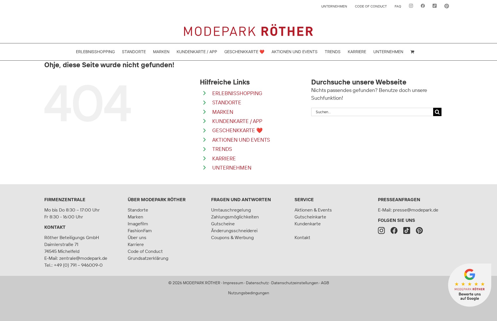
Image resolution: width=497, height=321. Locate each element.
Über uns (137, 237)
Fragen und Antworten (241, 199)
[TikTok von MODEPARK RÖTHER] (434, 6)
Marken (135, 217)
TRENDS (222, 149)
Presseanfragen (399, 199)
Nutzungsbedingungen (248, 292)
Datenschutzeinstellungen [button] (294, 282)
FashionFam (140, 230)
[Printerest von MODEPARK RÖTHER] (447, 6)
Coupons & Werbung (232, 237)
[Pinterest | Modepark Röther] (419, 230)
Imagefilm (138, 223)
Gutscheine (223, 223)
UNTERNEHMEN (231, 167)
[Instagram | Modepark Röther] (381, 230)
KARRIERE (224, 158)
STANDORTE (226, 102)
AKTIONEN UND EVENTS (241, 140)
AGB (325, 282)
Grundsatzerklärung (148, 258)
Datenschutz (257, 282)
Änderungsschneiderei (234, 230)
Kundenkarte (308, 223)
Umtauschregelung (231, 210)
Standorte (138, 210)
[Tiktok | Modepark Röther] (406, 230)
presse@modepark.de (415, 210)
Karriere (136, 244)
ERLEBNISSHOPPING (237, 93)
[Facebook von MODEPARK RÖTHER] (423, 6)
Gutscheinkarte (310, 217)
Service (304, 199)
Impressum (233, 282)
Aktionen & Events (313, 210)
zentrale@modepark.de (83, 258)
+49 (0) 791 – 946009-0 (78, 265)
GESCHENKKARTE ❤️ (237, 130)
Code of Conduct (145, 251)
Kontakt (55, 227)
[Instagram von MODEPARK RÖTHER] (411, 6)
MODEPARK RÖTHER (201, 282)
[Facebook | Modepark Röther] (394, 230)
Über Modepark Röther (157, 199)
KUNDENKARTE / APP (237, 121)
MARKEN (222, 112)
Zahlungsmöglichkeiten (235, 217)
